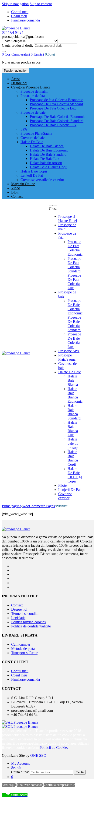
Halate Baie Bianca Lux (73, 428)
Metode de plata (23, 649)
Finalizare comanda (25, 20)
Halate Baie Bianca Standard (74, 412)
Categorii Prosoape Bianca (30, 87)
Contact (17, 196)
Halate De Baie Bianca (47, 146)
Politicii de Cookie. (53, 748)
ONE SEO (38, 755)
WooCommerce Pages (38, 506)
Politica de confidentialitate (31, 626)
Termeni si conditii (24, 614)
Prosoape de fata (33, 96)
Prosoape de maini (34, 91)
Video (15, 188)
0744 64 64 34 (12, 32)
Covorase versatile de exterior (42, 180)
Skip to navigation (15, 4)
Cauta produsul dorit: (17, 45)
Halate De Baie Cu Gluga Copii (75, 475)
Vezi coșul (8, 785)
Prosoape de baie (33, 112)
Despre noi (19, 83)
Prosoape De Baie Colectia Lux (53, 125)
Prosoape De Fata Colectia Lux (53, 108)
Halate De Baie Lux (44, 159)
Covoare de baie (33, 138)
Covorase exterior (65, 496)
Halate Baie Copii (34, 171)
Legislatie (18, 618)
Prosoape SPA (68, 351)
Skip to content (41, 4)
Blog (14, 192)
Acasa (15, 79)
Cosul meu (19, 16)
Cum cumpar (20, 644)
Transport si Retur (24, 653)
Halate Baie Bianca (73, 380)
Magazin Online (23, 184)
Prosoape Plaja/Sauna (36, 133)
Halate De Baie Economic (49, 150)
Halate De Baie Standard (48, 154)
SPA (24, 129)
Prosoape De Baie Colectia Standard (56, 121)
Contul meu (19, 12)
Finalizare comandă (29, 785)
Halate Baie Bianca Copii (48, 167)
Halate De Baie (32, 142)
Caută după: (20, 772)
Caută (80, 772)
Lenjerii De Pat (32, 175)
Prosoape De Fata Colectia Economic (75, 248)
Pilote (62, 485)
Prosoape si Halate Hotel (67, 219)
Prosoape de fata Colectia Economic (56, 100)
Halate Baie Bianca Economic (75, 395)
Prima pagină (11, 506)
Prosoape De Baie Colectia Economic (57, 117)
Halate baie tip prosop (46, 163)
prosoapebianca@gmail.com (32, 710)
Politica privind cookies (28, 622)
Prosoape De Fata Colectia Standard (56, 104)
